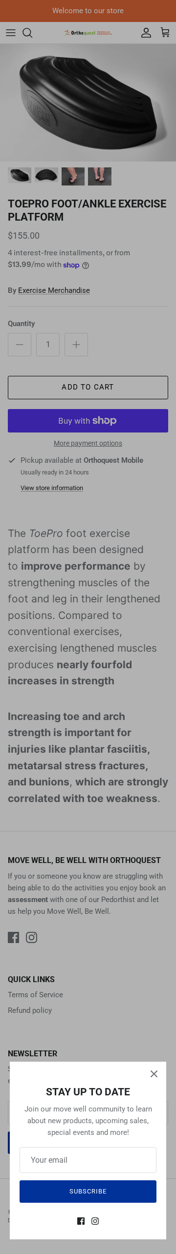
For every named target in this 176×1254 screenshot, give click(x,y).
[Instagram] (95, 1221)
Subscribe (88, 1191)
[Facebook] (81, 1221)
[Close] (154, 1074)
